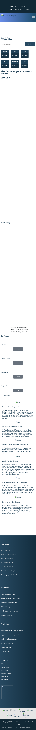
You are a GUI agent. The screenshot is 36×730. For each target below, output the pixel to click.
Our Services (5, 395)
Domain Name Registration (11, 407)
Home (10, 727)
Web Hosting (5, 223)
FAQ (16, 727)
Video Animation (7, 647)
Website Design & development (12, 631)
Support (28, 9)
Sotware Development (9, 603)
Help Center (5, 670)
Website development (8, 594)
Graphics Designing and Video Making (15, 482)
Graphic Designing (7, 643)
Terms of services (25, 727)
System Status (6, 673)
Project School (6, 386)
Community (5, 667)
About (4, 727)
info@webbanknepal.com (14, 9)
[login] (12, 2)
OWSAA (3, 344)
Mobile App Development (10, 461)
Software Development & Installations (15, 445)
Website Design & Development (13, 426)
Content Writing (6, 615)
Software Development (9, 639)
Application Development (10, 635)
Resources (4, 676)
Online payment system (9, 611)
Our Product (5, 336)
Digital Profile (5, 358)
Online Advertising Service (11, 502)
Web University (6, 372)
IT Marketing (5, 651)
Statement (4, 679)
